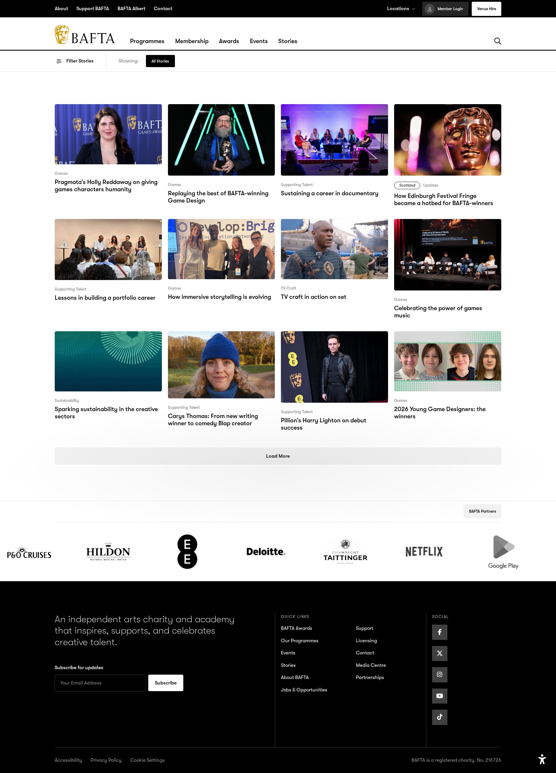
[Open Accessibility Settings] (542, 759)
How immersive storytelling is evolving (219, 223)
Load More (278, 456)
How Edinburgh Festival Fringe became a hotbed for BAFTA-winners (446, 113)
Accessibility (68, 760)
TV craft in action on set (313, 223)
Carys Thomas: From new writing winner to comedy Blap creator (212, 340)
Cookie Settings (147, 760)
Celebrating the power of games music (446, 223)
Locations (398, 8)
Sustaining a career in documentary (329, 108)
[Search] (497, 41)
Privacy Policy (106, 760)
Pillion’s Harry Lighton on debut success (334, 335)
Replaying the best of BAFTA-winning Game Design (217, 113)
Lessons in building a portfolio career (104, 223)
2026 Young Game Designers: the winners (439, 340)
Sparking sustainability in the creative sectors (105, 340)
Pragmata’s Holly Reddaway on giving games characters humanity (106, 113)
